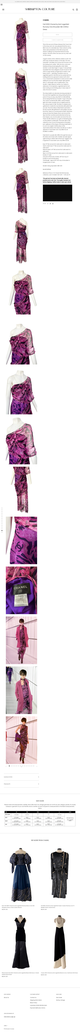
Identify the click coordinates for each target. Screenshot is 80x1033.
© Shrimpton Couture (9, 1029)
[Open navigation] (1, 4)
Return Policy (33, 1002)
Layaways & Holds (8, 777)
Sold (57, 34)
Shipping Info (7, 784)
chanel (46, 20)
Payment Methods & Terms (37, 1008)
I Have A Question (57, 40)
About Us (6, 997)
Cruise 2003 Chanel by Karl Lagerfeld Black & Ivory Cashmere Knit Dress (59, 973)
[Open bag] (77, 9)
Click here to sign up (9, 1016)
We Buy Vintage (60, 1000)
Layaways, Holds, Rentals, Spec (38, 1005)
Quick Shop (20, 893)
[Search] (73, 9)
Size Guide (59, 997)
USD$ (5, 1025)
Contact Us (33, 997)
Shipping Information (36, 1000)
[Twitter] (50, 203)
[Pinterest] (53, 203)
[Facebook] (48, 203)
